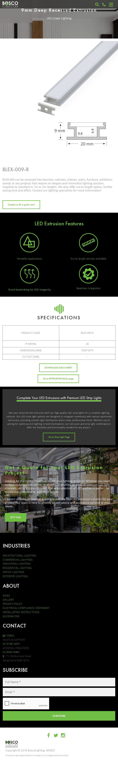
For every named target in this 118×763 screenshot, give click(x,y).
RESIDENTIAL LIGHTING (17, 568)
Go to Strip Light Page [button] (59, 437)
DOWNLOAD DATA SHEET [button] (58, 367)
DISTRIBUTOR (11, 616)
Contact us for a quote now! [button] (21, 204)
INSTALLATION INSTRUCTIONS (21, 612)
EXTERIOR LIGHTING (15, 576)
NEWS (6, 595)
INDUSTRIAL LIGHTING (17, 563)
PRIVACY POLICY (12, 603)
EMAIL (10, 635)
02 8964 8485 (11, 652)
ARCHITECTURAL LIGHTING (19, 555)
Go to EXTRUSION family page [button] (58, 378)
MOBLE (50, 750)
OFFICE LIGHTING (13, 572)
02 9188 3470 (11, 644)
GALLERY (8, 599)
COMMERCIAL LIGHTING (18, 559)
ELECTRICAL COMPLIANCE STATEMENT (26, 608)
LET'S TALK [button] (15, 517)
